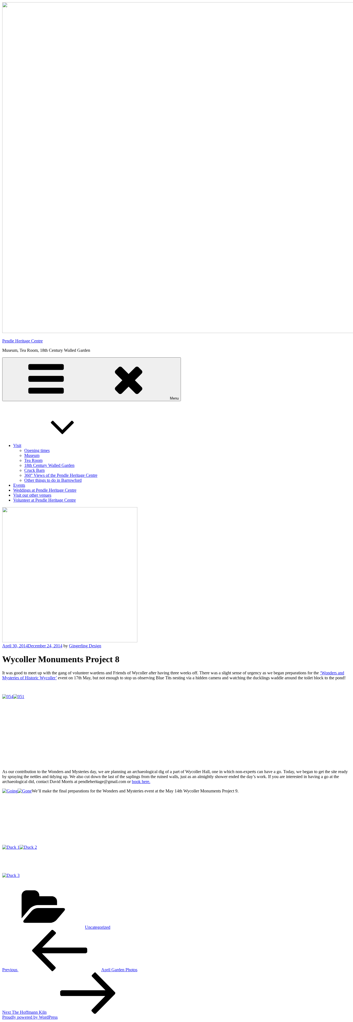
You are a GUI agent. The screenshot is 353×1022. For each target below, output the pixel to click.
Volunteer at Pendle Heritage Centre (44, 500)
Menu (174, 398)
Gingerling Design (85, 645)
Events (19, 485)
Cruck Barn (34, 470)
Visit (17, 445)
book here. (141, 781)
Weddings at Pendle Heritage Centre (44, 490)
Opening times (37, 450)
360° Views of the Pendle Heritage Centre (60, 475)
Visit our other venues (32, 495)
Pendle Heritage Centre (22, 341)
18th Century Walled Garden (49, 465)
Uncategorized (97, 927)
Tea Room (33, 460)
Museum (31, 455)
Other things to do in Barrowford (53, 480)
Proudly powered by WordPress (30, 1017)
